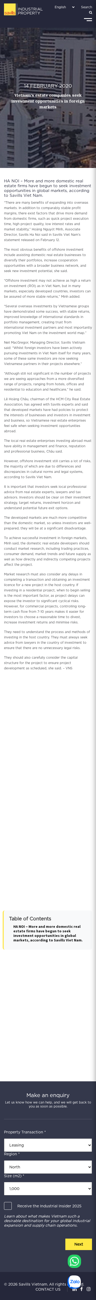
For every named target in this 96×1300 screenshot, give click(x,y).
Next (78, 1244)
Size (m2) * (14, 1176)
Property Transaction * (25, 1132)
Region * (12, 1154)
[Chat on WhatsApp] (74, 1261)
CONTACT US (48, 1289)
